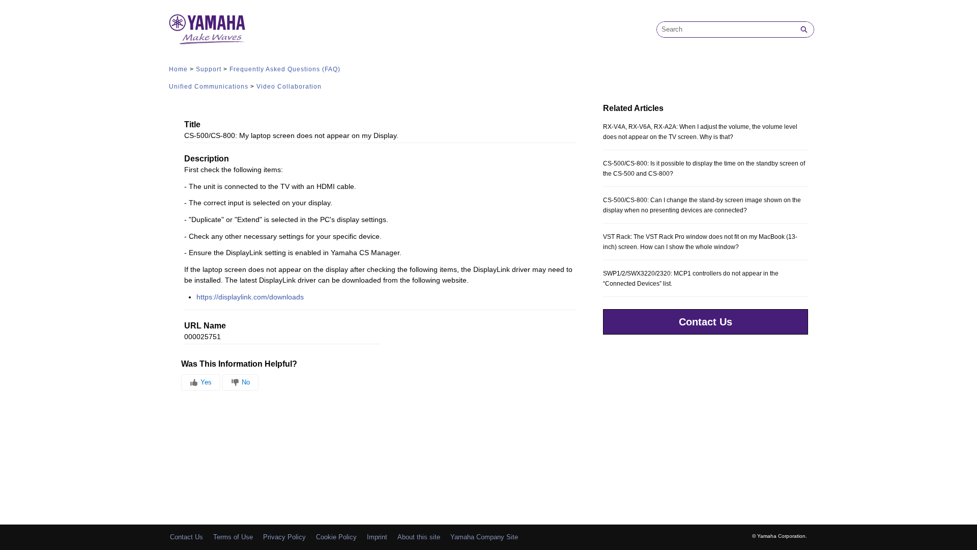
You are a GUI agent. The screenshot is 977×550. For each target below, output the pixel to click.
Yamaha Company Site (484, 537)
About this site (418, 537)
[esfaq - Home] (207, 29)
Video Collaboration (289, 86)
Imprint (377, 537)
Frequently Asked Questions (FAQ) (284, 69)
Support (208, 69)
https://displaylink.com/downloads (251, 297)
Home (178, 69)
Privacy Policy (284, 537)
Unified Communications (208, 86)
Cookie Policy (336, 537)
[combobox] (725, 29)
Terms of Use (233, 537)
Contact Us (705, 321)
